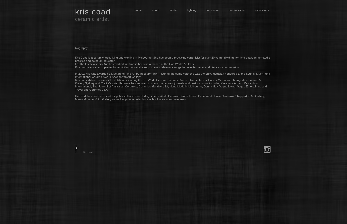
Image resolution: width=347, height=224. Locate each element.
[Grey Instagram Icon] (267, 149)
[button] (172, 10)
